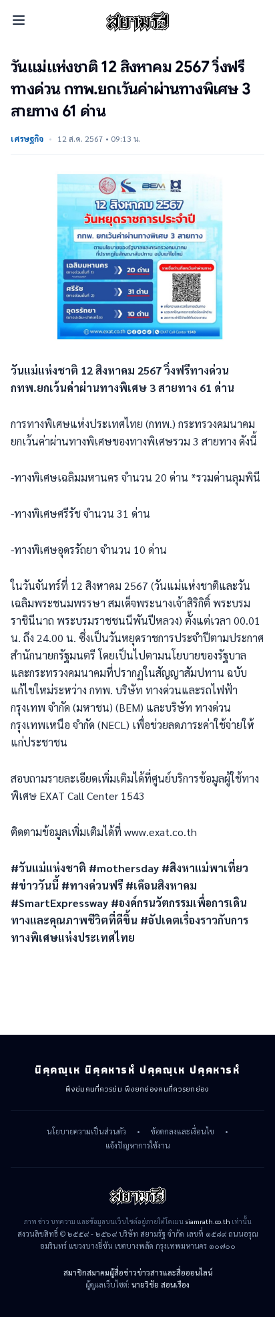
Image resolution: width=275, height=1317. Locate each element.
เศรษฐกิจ (27, 138)
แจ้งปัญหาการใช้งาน (137, 1145)
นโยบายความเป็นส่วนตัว (86, 1131)
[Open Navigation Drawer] (18, 20)
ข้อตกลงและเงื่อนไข (182, 1131)
